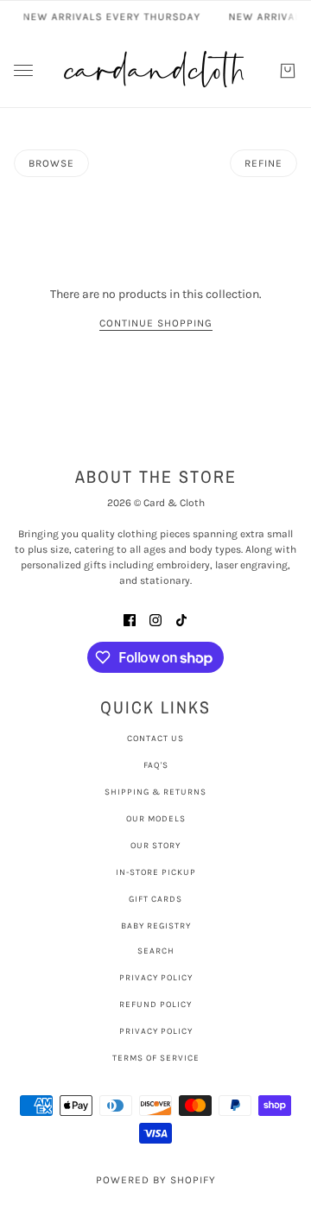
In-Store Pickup (156, 872)
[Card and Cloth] (155, 70)
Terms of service (156, 1058)
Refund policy (155, 1004)
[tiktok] (181, 619)
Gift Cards (155, 899)
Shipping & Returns (155, 792)
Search (156, 951)
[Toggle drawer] (23, 70)
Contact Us (155, 738)
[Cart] (287, 70)
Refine (263, 163)
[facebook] (130, 619)
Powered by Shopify (156, 1180)
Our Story (155, 845)
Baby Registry (156, 926)
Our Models (156, 819)
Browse (51, 163)
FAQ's (155, 765)
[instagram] (155, 619)
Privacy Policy (156, 978)
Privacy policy (156, 1031)
